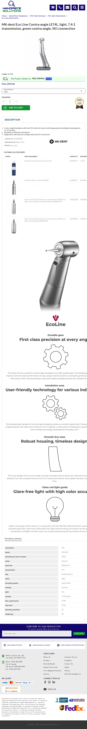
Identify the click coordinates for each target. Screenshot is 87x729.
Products (47, 660)
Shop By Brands (49, 664)
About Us (47, 657)
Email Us (52, 689)
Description (12, 119)
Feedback (67, 660)
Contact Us (68, 664)
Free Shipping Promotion (52, 671)
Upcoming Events (14, 645)
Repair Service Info (51, 667)
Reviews (46, 674)
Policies (67, 671)
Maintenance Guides (41, 645)
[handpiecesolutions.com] (12, 6)
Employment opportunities (72, 645)
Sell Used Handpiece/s (72, 674)
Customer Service (70, 657)
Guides (66, 667)
